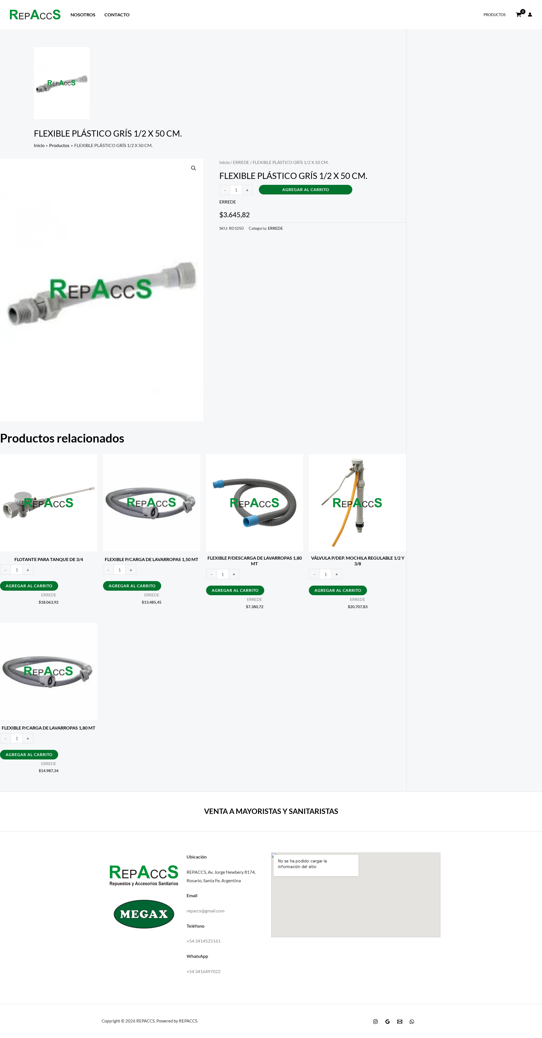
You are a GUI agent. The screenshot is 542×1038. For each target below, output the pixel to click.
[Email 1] (399, 1021)
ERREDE (241, 162)
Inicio (224, 162)
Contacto (117, 14)
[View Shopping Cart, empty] (518, 15)
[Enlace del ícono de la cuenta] (530, 14)
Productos (495, 14)
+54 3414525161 (203, 940)
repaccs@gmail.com (205, 910)
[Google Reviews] (387, 1021)
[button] (194, 168)
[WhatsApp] (411, 1021)
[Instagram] (375, 1021)
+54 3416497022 (203, 971)
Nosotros (83, 14)
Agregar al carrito (305, 189)
